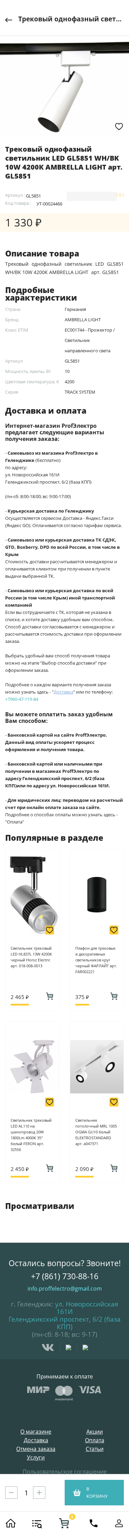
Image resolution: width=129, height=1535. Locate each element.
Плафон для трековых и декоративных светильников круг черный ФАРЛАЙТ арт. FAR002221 (96, 960)
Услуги (36, 1457)
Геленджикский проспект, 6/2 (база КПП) (65, 1323)
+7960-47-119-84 (21, 699)
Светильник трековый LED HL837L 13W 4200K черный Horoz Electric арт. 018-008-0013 (31, 957)
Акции (94, 1431)
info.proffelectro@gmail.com (65, 1288)
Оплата (94, 1440)
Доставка (36, 1440)
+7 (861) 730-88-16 (64, 1276)
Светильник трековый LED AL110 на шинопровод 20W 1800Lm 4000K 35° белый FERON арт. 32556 (31, 1135)
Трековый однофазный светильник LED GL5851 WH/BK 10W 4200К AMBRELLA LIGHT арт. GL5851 (71, 18)
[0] (64, 1523)
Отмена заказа (35, 1449)
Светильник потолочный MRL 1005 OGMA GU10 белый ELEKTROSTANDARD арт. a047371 (96, 1132)
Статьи (95, 1449)
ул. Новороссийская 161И (86, 1308)
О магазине (35, 1431)
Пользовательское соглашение (65, 1471)
